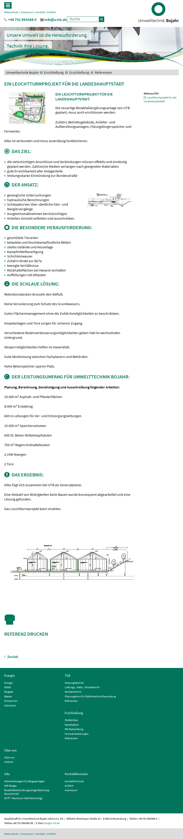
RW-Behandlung (74, 729)
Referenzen (103, 72)
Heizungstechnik (74, 682)
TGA (67, 675)
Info (7, 774)
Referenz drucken (26, 634)
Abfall (7, 687)
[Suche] (101, 19)
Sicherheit (10, 705)
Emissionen (10, 700)
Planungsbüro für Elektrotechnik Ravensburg (90, 696)
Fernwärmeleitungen (77, 733)
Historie (8, 761)
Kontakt (40, 12)
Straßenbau (71, 720)
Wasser (8, 696)
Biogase (8, 691)
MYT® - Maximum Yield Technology (23, 798)
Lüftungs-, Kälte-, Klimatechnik (82, 687)
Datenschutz (11, 12)
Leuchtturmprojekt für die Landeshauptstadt (160, 99)
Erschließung (53, 72)
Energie (9, 675)
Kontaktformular (76, 774)
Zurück (12, 656)
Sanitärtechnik (73, 691)
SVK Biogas (10, 785)
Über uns (10, 750)
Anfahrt (51, 12)
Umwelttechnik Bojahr (22, 72)
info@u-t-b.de (51, 823)
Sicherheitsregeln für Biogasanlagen (24, 781)
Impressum (27, 12)
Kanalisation (72, 724)
